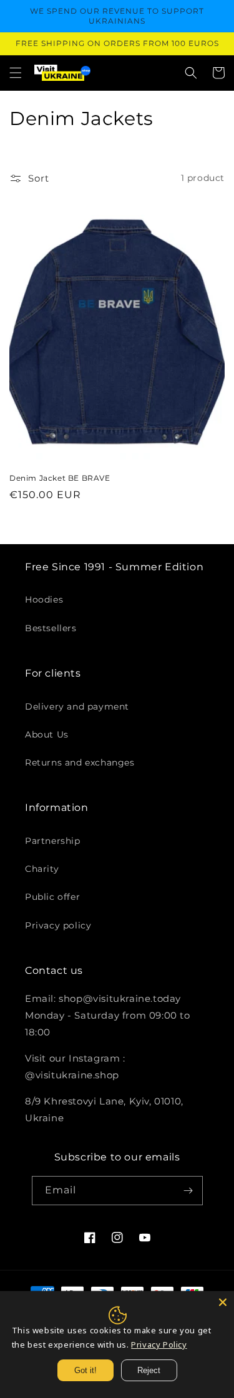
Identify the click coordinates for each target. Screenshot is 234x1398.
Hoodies (44, 599)
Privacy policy (58, 925)
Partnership (52, 840)
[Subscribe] (188, 1190)
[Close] (223, 1302)
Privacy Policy (159, 1344)
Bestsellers (51, 628)
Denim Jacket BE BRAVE (59, 478)
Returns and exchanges (80, 762)
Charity (42, 868)
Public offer (52, 896)
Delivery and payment (77, 706)
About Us (47, 734)
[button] (15, 72)
